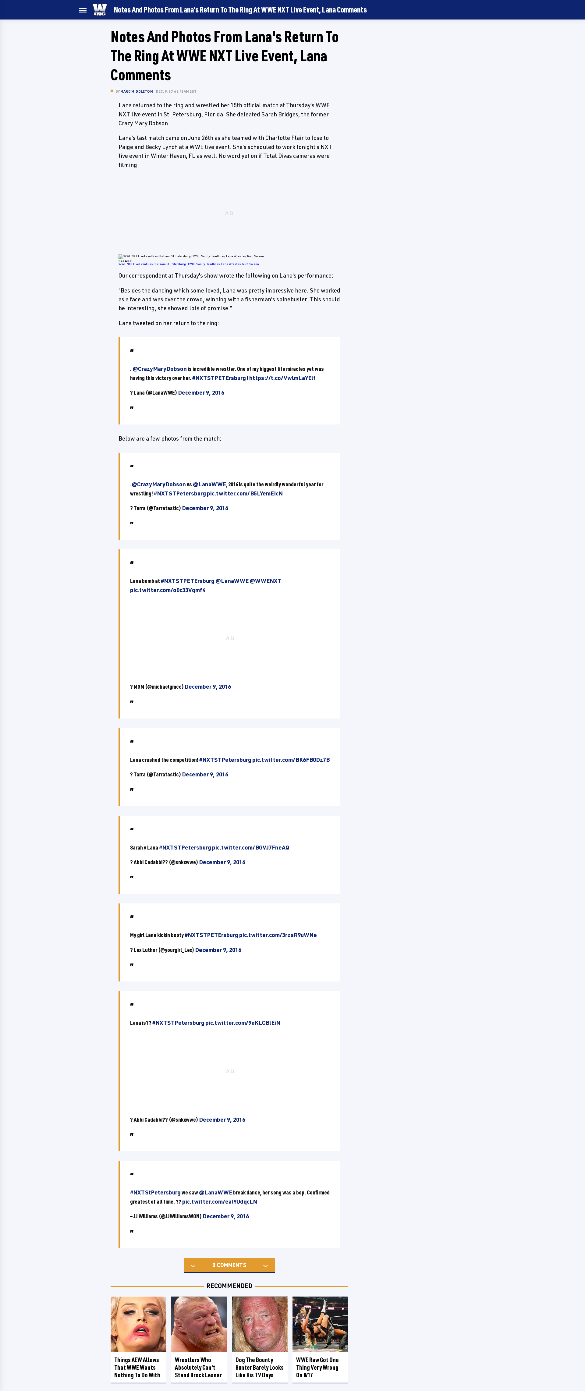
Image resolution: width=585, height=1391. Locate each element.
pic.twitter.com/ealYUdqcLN (219, 1201)
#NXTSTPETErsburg (219, 377)
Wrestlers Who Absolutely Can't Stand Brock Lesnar (198, 1367)
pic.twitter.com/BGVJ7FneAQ (250, 847)
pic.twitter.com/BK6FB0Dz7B (291, 759)
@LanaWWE (209, 484)
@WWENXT (265, 580)
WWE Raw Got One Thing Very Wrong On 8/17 (317, 1367)
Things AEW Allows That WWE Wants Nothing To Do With (137, 1367)
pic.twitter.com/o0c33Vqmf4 (167, 590)
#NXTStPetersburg (155, 1192)
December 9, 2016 (201, 392)
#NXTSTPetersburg (180, 493)
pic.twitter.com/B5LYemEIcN (245, 493)
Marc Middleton (136, 91)
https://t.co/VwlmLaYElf (282, 377)
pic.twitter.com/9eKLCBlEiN (242, 1022)
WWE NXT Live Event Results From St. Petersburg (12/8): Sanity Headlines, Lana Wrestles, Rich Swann (189, 264)
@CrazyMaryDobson (160, 368)
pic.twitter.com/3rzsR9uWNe (278, 935)
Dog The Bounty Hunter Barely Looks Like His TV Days (260, 1367)
